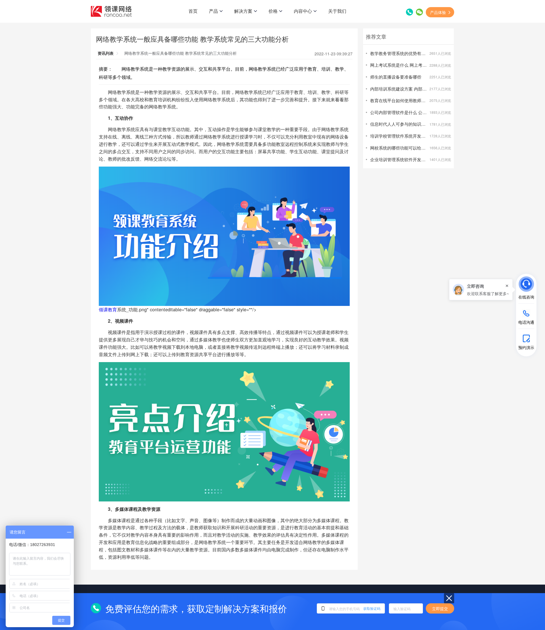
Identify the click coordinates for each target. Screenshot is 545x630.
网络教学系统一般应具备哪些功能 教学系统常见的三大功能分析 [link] (180, 53)
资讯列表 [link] (106, 53)
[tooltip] (481, 289)
